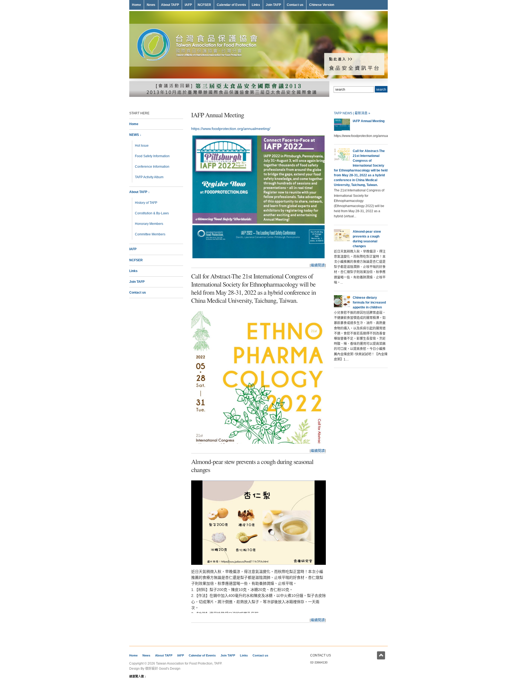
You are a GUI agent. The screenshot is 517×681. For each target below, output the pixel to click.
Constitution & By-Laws (152, 213)
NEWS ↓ (135, 135)
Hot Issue (142, 145)
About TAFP (170, 5)
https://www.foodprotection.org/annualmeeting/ (230, 128)
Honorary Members (149, 224)
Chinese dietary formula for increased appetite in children (369, 302)
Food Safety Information (152, 156)
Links (256, 5)
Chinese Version (321, 5)
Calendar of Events (231, 5)
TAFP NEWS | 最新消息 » (352, 113)
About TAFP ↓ (139, 192)
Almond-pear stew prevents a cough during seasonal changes (252, 465)
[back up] (381, 655)
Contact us (295, 5)
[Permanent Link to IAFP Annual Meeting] (342, 130)
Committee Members (150, 234)
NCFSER (204, 5)
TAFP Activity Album (149, 177)
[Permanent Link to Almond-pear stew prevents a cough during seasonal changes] (342, 240)
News (151, 5)
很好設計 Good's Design (162, 668)
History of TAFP (146, 203)
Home (136, 5)
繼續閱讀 (318, 265)
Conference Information (152, 166)
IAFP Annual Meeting (217, 115)
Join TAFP (273, 5)
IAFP (188, 5)
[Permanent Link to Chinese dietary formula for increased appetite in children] (342, 306)
